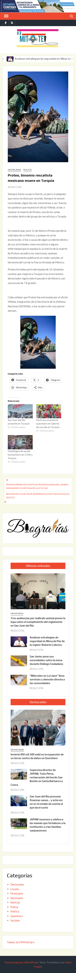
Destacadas (14, 169)
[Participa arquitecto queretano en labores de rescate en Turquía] (48, 411)
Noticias (15, 902)
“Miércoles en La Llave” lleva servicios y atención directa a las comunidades (47, 679)
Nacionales (16, 898)
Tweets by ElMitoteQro (20, 942)
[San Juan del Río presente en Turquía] (20, 411)
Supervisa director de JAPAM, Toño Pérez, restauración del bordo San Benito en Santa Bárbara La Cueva (37, 777)
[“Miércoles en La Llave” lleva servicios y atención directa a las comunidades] (19, 679)
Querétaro (16, 916)
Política (14, 911)
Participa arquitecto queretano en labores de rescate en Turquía (48, 423)
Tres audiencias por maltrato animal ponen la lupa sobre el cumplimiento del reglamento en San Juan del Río (38, 622)
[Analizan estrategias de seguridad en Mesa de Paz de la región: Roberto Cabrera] (19, 641)
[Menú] (5, 16)
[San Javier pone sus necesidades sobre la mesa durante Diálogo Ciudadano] (19, 660)
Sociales (15, 920)
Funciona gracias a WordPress (21, 962)
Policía (27, 169)
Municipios (17, 613)
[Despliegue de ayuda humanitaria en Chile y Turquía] (20, 442)
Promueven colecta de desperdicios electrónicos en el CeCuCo (38, 496)
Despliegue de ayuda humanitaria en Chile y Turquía (20, 455)
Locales (14, 889)
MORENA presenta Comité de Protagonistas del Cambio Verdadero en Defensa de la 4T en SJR (37, 486)
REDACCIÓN (14, 187)
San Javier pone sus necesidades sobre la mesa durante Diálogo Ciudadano (46, 660)
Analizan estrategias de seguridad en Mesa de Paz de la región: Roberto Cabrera (47, 641)
